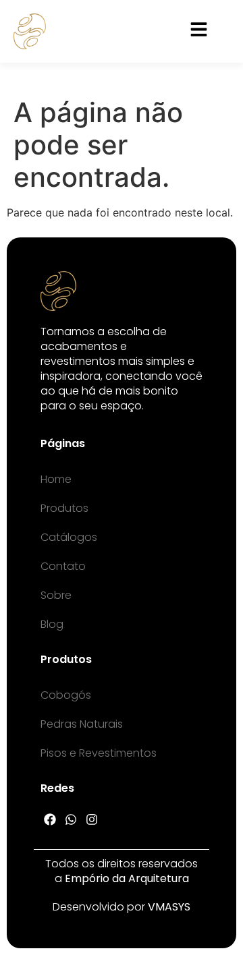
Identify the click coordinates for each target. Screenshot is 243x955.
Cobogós (65, 695)
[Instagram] (92, 819)
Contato (63, 566)
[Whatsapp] (71, 819)
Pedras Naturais (81, 724)
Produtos (64, 508)
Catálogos (68, 537)
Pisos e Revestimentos (98, 753)
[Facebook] (50, 819)
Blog (51, 624)
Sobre (56, 595)
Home (56, 479)
